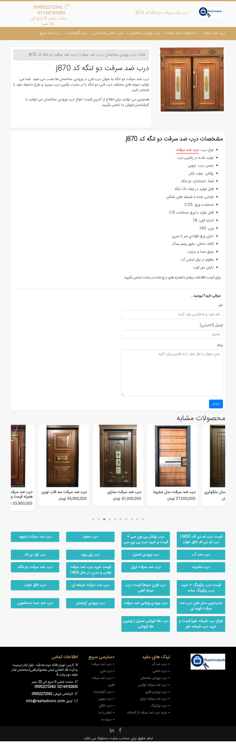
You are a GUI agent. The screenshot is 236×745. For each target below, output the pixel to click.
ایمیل (219, 325)
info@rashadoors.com (45, 701)
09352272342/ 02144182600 (49, 10)
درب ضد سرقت (213, 33)
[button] (93, 519)
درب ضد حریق (50, 33)
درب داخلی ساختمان (108, 33)
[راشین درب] (210, 12)
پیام (220, 345)
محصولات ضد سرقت (181, 33)
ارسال (216, 404)
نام (221, 305)
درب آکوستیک (76, 33)
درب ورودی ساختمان (144, 33)
